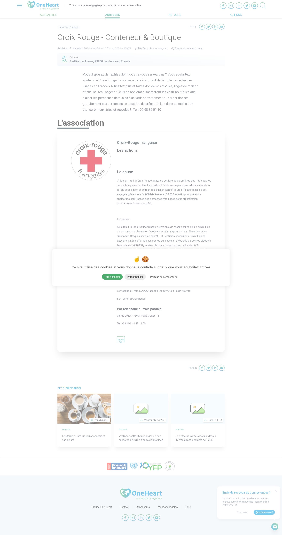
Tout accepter (112, 276)
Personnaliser (135, 276)
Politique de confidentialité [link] (163, 276)
